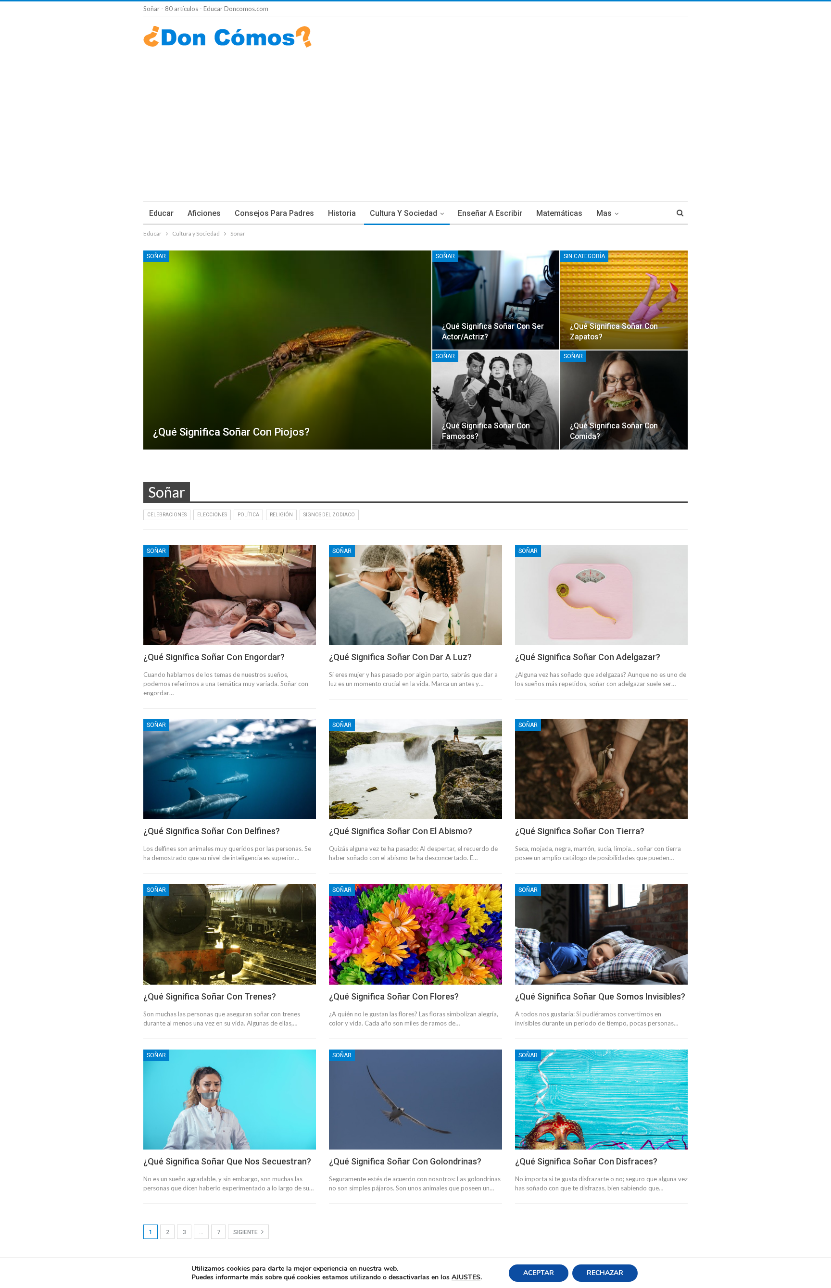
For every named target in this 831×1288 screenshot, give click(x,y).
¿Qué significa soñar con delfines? (211, 831)
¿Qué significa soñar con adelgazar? (587, 657)
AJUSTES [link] (466, 1277)
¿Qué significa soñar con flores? (394, 996)
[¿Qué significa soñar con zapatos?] (624, 300)
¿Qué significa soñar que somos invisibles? (600, 996)
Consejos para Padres (274, 213)
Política (248, 514)
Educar (161, 213)
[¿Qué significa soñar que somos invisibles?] (601, 934)
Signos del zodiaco (329, 514)
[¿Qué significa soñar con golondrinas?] (415, 1100)
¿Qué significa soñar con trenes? (209, 996)
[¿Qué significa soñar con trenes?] (229, 934)
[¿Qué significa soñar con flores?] (415, 934)
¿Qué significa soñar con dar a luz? (400, 657)
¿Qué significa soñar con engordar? (214, 657)
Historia (342, 213)
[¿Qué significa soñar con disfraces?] (601, 1100)
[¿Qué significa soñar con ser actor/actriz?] (496, 300)
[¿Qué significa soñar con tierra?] (601, 769)
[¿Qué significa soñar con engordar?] (229, 595)
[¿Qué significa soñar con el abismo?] (415, 769)
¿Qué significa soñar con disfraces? (586, 1161)
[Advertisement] (415, 119)
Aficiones (204, 213)
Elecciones (212, 514)
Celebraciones (167, 514)
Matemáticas (559, 213)
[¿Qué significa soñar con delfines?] (229, 769)
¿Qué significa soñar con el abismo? (400, 831)
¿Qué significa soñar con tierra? (579, 831)
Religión (281, 514)
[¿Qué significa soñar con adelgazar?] (601, 595)
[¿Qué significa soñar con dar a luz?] (415, 595)
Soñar (156, 256)
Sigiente (246, 1232)
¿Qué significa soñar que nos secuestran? (227, 1161)
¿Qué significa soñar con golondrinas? (405, 1161)
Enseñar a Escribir (490, 213)
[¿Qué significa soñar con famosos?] (496, 400)
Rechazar (605, 1272)
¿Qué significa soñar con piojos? (231, 432)
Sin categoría (584, 256)
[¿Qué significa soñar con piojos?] (287, 350)
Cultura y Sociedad (403, 213)
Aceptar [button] (538, 1272)
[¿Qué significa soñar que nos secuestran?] (229, 1100)
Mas (604, 213)
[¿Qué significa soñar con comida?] (624, 400)
